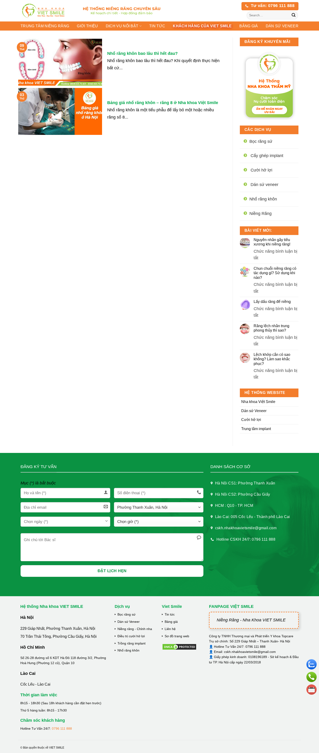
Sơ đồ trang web (177, 636)
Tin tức (157, 26)
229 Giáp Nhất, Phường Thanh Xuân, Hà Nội (57, 628)
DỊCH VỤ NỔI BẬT (122, 26)
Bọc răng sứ (126, 614)
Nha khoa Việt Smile (258, 402)
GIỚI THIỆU (87, 26)
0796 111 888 (62, 728)
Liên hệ (170, 629)
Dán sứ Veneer (253, 411)
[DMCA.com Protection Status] (179, 646)
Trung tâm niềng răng (45, 26)
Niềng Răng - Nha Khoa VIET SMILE (251, 620)
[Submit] (294, 15)
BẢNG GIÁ (248, 26)
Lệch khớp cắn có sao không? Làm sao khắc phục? (272, 359)
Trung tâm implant (256, 429)
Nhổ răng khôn (128, 650)
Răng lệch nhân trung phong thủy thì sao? (271, 328)
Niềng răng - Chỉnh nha (134, 629)
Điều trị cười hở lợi (131, 636)
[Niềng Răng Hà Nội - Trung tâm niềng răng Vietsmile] (47, 10)
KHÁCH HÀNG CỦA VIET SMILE (202, 26)
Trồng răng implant (131, 643)
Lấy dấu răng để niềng (272, 302)
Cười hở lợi (251, 420)
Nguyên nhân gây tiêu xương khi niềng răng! (272, 242)
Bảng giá (171, 621)
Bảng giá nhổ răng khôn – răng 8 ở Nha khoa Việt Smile (162, 102)
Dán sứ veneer (282, 26)
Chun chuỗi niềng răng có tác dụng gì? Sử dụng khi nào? (275, 272)
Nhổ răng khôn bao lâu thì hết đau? (142, 53)
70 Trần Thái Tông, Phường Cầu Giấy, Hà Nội (58, 636)
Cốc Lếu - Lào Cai (35, 684)
